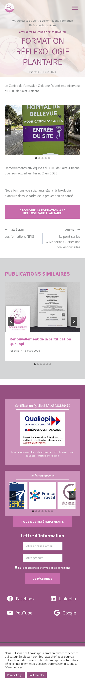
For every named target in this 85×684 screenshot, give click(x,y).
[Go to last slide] (11, 321)
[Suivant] (74, 321)
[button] (42, 130)
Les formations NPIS (19, 233)
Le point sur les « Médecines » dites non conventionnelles (63, 239)
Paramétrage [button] (14, 675)
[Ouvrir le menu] (75, 7)
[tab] (36, 158)
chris (36, 72)
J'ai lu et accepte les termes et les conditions (44, 568)
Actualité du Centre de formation (42, 32)
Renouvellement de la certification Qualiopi (40, 341)
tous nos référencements (42, 522)
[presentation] (42, 307)
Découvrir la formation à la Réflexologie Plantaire (43, 211)
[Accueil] (13, 20)
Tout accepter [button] (36, 675)
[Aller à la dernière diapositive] (8, 130)
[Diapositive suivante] (77, 130)
